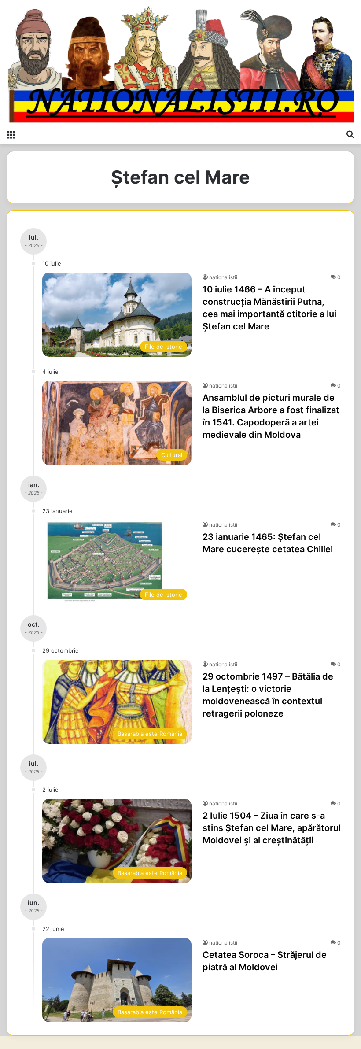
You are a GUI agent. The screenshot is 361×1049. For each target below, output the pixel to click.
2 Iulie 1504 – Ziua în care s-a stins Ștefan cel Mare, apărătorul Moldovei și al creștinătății (272, 828)
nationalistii (223, 277)
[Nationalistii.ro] (180, 62)
